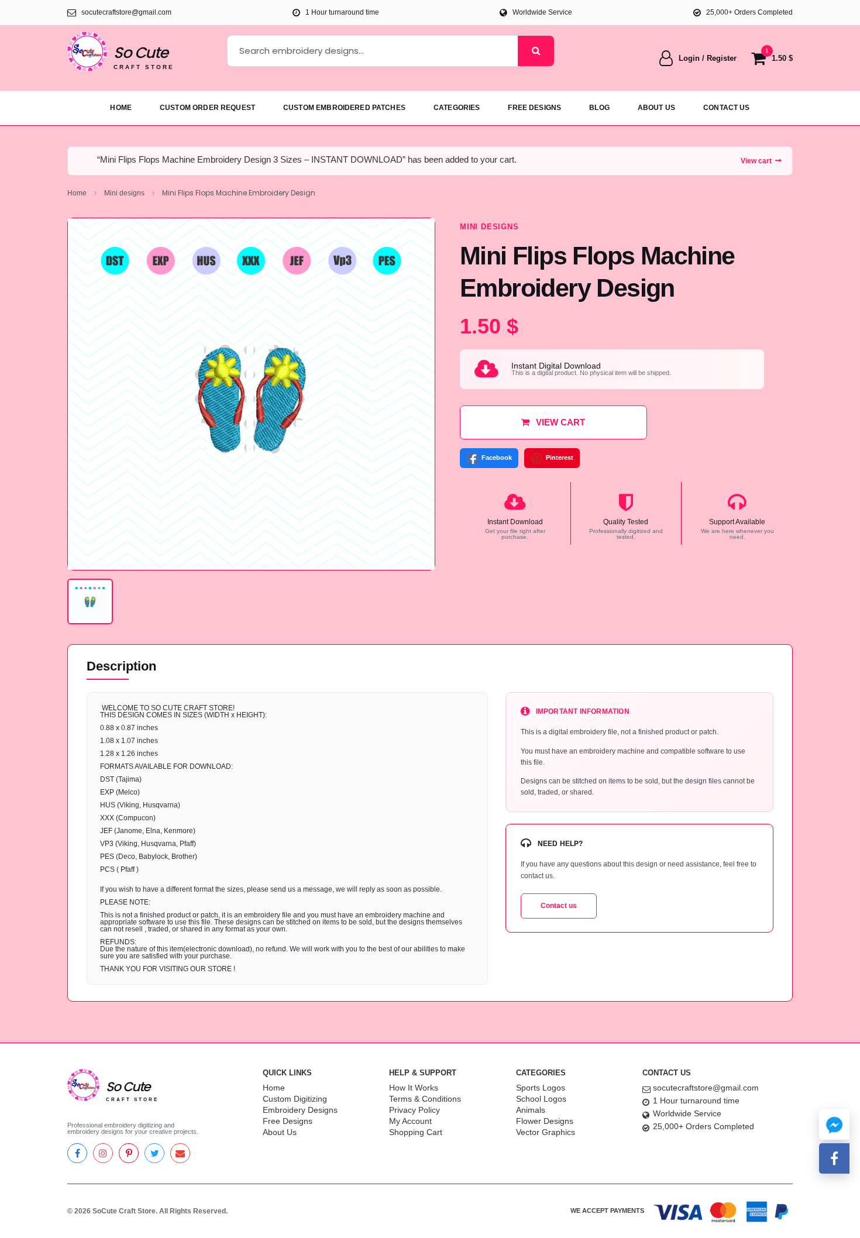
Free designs (534, 108)
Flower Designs (544, 1121)
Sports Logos (540, 1087)
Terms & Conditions (425, 1098)
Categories (457, 108)
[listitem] (90, 601)
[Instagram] (103, 1153)
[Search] (536, 51)
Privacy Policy (414, 1110)
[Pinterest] (129, 1153)
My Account (410, 1121)
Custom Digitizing (295, 1098)
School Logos (541, 1098)
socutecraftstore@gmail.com (706, 1088)
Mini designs (124, 193)
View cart (756, 161)
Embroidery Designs (300, 1110)
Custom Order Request (207, 108)
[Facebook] (77, 1153)
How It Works (413, 1087)
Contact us (559, 906)
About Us (280, 1132)
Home (121, 108)
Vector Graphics (545, 1132)
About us (656, 108)
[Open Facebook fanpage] (834, 1158)
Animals (530, 1110)
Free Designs (287, 1121)
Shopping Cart (415, 1132)
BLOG (599, 108)
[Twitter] (154, 1153)
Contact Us (726, 108)
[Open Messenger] (834, 1124)
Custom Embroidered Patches (344, 108)
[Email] (180, 1153)
